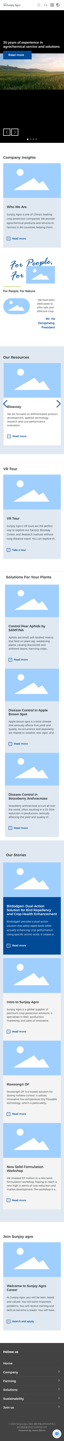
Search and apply (23, 1321)
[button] (27, 139)
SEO (31, 1424)
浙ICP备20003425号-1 (45, 1424)
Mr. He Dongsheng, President (46, 323)
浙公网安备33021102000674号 (32, 1427)
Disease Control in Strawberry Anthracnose (28, 796)
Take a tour (19, 550)
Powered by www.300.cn (32, 1430)
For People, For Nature (19, 291)
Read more (16, 55)
